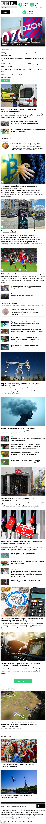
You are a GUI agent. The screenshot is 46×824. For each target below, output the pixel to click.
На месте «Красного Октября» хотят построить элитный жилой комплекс (25, 122)
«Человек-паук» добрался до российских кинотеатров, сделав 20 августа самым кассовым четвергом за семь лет (26, 446)
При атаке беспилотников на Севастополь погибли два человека (19, 110)
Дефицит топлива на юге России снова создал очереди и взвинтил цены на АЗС (21, 542)
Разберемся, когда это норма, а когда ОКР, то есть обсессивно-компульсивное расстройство (22, 432)
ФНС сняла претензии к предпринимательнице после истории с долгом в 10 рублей (22, 619)
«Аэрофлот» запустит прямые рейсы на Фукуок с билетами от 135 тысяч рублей (26, 287)
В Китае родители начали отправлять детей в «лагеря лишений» (28, 130)
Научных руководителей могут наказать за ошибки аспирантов (27, 562)
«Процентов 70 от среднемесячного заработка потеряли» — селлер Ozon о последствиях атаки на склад (26, 339)
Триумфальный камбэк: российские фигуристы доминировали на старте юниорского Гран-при (25, 323)
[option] (23, 705)
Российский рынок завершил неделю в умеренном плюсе (18, 499)
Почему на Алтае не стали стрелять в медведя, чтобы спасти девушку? (25, 453)
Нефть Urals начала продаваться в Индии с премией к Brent (20, 384)
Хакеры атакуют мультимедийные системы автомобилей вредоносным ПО (21, 664)
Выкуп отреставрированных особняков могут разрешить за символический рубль (27, 330)
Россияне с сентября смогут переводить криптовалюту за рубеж (19, 187)
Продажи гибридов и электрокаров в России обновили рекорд (21, 232)
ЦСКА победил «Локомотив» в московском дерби (23, 274)
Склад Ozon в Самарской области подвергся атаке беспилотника (28, 439)
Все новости (5, 80)
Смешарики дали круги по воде (23, 554)
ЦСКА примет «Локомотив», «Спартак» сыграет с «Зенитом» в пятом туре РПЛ (26, 461)
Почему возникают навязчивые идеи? (18, 428)
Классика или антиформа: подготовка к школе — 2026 (26, 581)
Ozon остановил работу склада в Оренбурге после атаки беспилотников (21, 43)
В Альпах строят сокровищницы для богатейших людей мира (25, 346)
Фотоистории (6, 736)
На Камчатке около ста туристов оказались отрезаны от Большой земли (27, 294)
